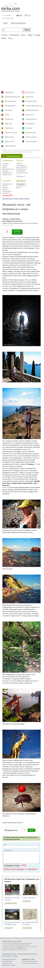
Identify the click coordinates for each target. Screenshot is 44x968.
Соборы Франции (28, 898)
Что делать (6, 181)
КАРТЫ (15, 956)
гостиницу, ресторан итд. (30, 963)
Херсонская (9, 137)
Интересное (14, 35)
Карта (23, 35)
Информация (7, 160)
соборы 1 (5, 187)
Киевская (8, 110)
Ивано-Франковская (34, 106)
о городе (5, 163)
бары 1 (18, 187)
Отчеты (4, 35)
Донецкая (29, 97)
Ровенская (9, 128)
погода (4, 165)
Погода (37, 35)
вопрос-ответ (7, 174)
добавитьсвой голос (17, 232)
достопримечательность (30, 961)
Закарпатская (31, 101)
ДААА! (31, 830)
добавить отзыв (11, 903)
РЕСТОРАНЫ (6, 956)
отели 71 (19, 163)
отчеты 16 (6, 195)
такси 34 (5, 171)
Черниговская (31, 141)
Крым (7, 114)
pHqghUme (9, 92)
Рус (20, 15)
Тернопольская (11, 132)
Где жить (19, 160)
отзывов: (26, 901)
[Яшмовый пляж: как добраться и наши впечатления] (21, 320)
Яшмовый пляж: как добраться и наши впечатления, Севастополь (21, 151)
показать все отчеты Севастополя (15, 199)
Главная (4, 150)
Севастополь (17, 150)
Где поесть (21, 181)
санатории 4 (20, 171)
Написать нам (9, 18)
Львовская (9, 119)
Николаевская (31, 119)
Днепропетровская (12, 97)
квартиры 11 (20, 176)
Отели (3, 38)
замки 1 (5, 186)
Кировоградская (32, 110)
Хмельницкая (31, 137)
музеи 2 (5, 189)
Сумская (29, 128)
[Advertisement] (22, 65)
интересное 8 (7, 184)
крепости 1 (6, 193)
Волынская (30, 92)
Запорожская (10, 106)
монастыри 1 (7, 191)
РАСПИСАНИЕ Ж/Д (9, 954)
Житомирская (10, 101)
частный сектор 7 (22, 174)
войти (6, 23)
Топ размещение (7, 961)
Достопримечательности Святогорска (12, 923)
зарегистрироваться (18, 23)
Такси (10, 38)
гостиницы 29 (21, 165)
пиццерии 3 (21, 184)
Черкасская (9, 141)
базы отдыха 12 (22, 167)
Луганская (30, 114)
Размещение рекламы (9, 959)
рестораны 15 (21, 186)
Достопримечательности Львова (30, 923)
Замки (30, 35)
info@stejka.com (21, 948)
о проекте (8, 15)
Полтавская (30, 123)
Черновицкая (10, 146)
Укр (29, 15)
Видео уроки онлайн (8, 965)
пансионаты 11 (21, 169)
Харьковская (31, 132)
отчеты (25, 150)
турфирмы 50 (7, 173)
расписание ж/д (8, 169)
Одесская (8, 123)
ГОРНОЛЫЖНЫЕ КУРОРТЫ (26, 954)
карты (4, 167)
